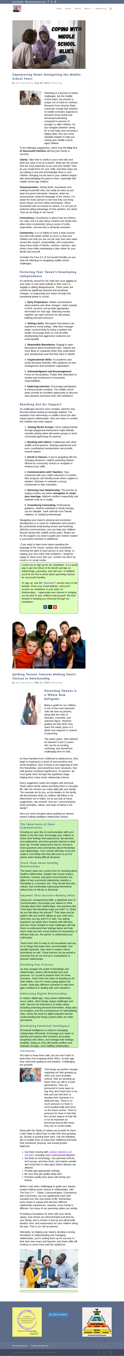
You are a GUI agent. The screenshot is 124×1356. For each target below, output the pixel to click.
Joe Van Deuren (24, 83)
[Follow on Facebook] (45, 607)
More (87, 9)
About (68, 9)
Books (78, 9)
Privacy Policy (19, 1346)
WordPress (51, 1352)
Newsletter (101, 9)
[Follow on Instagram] (55, 607)
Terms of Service (40, 1346)
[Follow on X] (50, 607)
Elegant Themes (29, 1352)
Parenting (57, 83)
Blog (59, 9)
